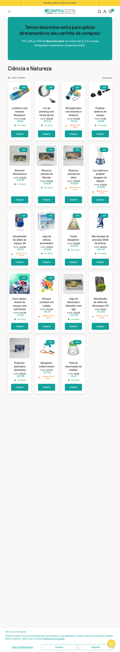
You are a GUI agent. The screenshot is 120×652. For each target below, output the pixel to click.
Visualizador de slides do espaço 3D (20, 240)
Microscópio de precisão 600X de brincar (100, 240)
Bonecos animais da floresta (46, 174)
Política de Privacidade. (53, 638)
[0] (109, 11)
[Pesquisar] (99, 11)
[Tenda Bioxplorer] (73, 221)
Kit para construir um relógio (47, 302)
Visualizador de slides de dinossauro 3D (100, 302)
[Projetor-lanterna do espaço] (100, 93)
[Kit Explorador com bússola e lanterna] (73, 93)
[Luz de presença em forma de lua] (46, 93)
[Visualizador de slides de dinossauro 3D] (100, 284)
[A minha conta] (104, 11)
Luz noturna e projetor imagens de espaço (100, 175)
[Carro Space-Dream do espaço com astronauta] (20, 284)
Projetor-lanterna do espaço (100, 112)
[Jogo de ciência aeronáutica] (46, 221)
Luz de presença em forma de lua (46, 112)
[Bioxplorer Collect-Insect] (46, 348)
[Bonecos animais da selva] (73, 155)
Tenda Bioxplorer (73, 238)
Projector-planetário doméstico (20, 366)
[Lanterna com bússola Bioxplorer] (20, 93)
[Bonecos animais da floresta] (46, 155)
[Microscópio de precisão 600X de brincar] (100, 221)
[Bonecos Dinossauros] (20, 155)
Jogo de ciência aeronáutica (46, 240)
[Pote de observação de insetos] (73, 348)
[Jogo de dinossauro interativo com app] (73, 284)
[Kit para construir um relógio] (46, 284)
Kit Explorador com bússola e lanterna (73, 112)
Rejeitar (95, 647)
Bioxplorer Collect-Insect (46, 364)
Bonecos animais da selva (73, 174)
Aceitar (59, 647)
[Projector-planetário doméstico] (20, 348)
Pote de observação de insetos (73, 366)
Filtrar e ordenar (18, 78)
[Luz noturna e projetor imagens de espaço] (100, 155)
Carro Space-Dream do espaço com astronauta (19, 304)
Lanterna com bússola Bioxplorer (20, 112)
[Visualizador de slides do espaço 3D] (20, 221)
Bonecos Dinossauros (20, 172)
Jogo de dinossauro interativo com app (73, 304)
